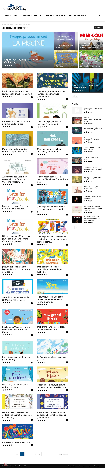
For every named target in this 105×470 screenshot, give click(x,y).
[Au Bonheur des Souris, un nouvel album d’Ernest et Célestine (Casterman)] (17, 166)
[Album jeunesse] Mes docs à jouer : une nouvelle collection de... (51, 209)
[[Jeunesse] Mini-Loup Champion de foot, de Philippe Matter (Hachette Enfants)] (91, 42)
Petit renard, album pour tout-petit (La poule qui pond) (16, 122)
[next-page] (40, 454)
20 (35, 454)
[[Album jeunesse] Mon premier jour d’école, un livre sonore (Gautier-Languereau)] (17, 226)
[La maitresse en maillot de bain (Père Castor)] (17, 347)
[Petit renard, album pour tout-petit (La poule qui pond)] (17, 111)
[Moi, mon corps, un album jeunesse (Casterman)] (52, 139)
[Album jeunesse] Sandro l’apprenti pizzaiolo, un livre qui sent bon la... (16, 269)
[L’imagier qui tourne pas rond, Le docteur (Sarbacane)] (77, 110)
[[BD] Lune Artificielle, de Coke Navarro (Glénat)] (87, 83)
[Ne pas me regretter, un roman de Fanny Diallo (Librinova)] (77, 141)
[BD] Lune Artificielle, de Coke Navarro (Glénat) (86, 86)
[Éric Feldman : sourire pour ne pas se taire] (77, 199)
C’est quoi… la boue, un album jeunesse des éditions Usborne (51, 386)
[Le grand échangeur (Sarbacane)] (66, 59)
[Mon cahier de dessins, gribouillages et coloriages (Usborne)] (52, 256)
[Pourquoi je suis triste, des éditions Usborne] (17, 374)
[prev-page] (4, 454)
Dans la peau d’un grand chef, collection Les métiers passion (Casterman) (17, 415)
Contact (96, 466)
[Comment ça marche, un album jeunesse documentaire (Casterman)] (52, 81)
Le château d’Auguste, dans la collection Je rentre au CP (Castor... (16, 329)
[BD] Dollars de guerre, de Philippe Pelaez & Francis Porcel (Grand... (93, 119)
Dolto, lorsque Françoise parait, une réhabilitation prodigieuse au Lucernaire (93, 208)
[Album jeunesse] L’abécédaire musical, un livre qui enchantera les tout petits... (52, 239)
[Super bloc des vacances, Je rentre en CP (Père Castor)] (17, 287)
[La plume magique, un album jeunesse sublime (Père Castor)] (17, 81)
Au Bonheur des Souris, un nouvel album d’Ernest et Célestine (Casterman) (14, 179)
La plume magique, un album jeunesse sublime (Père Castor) (17, 92)
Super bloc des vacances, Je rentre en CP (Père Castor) (15, 298)
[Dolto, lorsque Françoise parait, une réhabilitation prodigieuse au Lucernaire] (77, 209)
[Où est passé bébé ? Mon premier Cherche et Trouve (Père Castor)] (52, 166)
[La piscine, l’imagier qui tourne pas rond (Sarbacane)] (28, 56)
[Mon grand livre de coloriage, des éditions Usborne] (52, 316)
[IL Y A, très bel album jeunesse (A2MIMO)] (52, 346)
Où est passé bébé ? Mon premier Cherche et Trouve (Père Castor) (52, 179)
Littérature (11, 24)
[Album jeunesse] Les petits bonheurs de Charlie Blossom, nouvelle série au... (51, 299)
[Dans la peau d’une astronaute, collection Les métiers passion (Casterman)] (52, 402)
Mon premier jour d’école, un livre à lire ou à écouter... (15, 207)
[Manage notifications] (5, 464)
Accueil (4, 24)
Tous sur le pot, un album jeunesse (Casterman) (49, 122)
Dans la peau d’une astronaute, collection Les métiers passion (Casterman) (51, 415)
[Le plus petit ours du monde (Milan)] (66, 42)
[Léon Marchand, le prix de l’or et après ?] (77, 160)
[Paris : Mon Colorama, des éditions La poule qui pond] (17, 138)
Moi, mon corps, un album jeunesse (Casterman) (49, 150)
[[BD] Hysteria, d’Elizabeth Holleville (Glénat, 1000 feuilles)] (77, 170)
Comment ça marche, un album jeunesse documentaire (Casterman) (51, 94)
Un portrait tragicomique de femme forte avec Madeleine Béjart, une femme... (92, 218)
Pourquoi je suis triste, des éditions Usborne (15, 385)
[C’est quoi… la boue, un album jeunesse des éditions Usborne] (52, 374)
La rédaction (72, 466)
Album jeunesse (21, 24)
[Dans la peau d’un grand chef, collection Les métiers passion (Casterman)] (17, 402)
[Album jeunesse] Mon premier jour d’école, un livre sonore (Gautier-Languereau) (16, 239)
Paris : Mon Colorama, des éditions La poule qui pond (14, 150)
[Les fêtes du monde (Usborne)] (17, 432)
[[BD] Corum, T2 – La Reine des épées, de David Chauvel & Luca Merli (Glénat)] (77, 180)
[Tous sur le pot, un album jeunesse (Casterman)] (52, 111)
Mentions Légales (87, 466)
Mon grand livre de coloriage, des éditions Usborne (51, 328)
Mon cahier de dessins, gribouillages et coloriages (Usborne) (49, 269)
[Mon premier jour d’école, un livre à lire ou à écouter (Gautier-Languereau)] (17, 196)
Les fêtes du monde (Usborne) (16, 442)
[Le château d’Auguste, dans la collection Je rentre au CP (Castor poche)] (17, 316)
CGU (79, 466)
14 (26, 454)
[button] (100, 15)
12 (17, 454)
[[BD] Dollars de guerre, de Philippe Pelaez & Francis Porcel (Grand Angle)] (77, 121)
